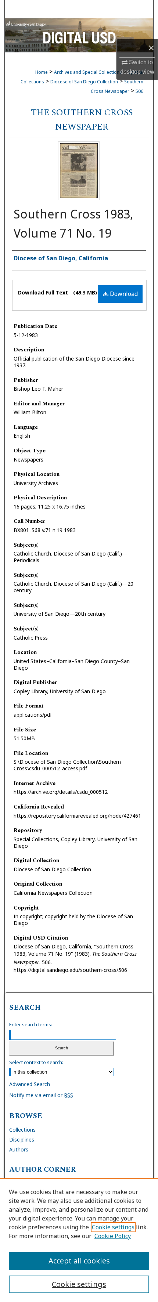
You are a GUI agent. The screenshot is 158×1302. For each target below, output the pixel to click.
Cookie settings (113, 1227)
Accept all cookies (79, 1261)
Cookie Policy (112, 1236)
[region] (79, 1240)
